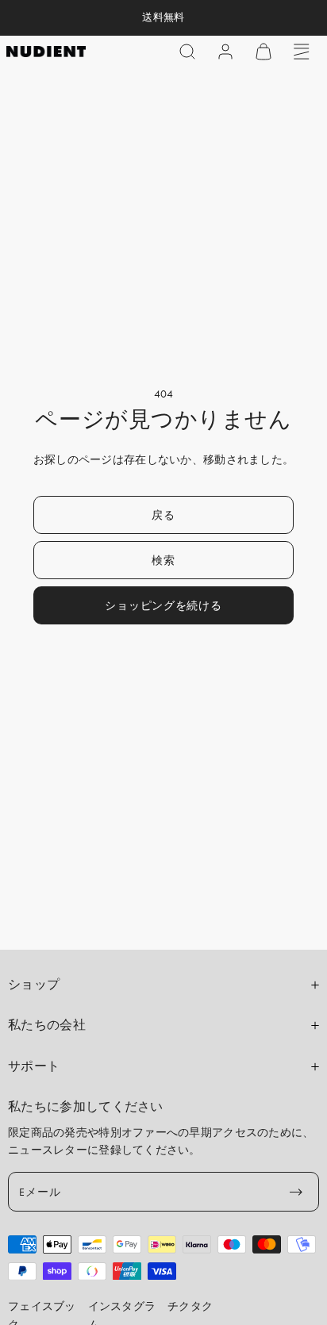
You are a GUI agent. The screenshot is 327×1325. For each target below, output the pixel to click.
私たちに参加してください (86, 1107)
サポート (34, 1066)
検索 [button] (163, 560)
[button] (187, 51)
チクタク (190, 1306)
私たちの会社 (47, 1025)
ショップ (34, 985)
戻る (163, 515)
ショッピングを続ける (163, 605)
